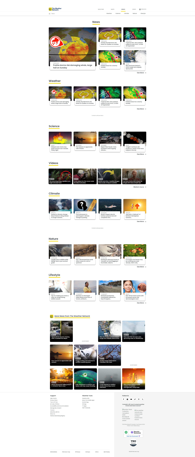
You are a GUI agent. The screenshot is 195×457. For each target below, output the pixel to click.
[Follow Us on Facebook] (123, 399)
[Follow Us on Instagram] (127, 399)
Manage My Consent (55, 408)
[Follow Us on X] (142, 399)
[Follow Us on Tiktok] (135, 399)
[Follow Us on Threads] (139, 399)
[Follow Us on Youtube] (131, 399)
